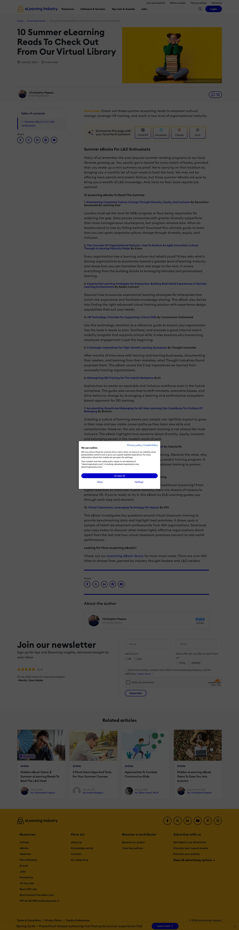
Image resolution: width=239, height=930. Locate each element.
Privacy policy (134, 445)
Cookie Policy (151, 445)
